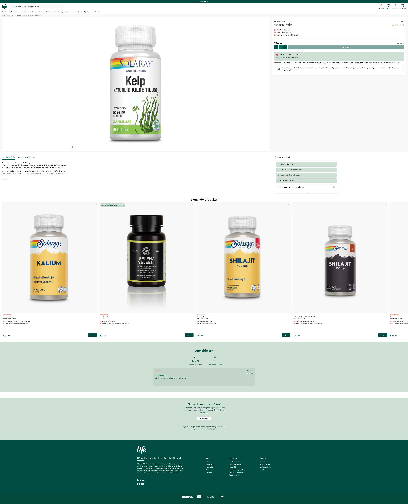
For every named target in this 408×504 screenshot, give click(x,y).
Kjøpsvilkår (232, 467)
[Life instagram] (142, 486)
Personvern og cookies (237, 470)
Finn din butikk (265, 464)
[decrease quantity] (276, 47)
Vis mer (4, 179)
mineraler (18, 15)
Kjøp (92, 335)
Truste (309, 192)
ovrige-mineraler (28, 15)
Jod (3, 171)
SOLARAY (277, 22)
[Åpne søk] (37, 6)
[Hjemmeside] (4, 6)
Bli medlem (204, 418)
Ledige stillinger (265, 467)
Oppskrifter (209, 470)
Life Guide (209, 472)
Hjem (3, 15)
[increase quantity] (285, 47)
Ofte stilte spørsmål (235, 464)
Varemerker (209, 467)
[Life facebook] (138, 486)
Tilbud (208, 462)
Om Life (262, 462)
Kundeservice (233, 462)
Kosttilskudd (210, 464)
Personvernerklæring (236, 472)
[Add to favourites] (402, 22)
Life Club (263, 470)
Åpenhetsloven (234, 475)
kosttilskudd (10, 15)
